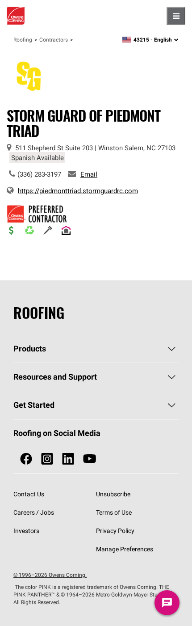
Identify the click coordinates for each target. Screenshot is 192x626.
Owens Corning (16, 16)
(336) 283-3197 (39, 174)
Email (88, 174)
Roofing (22, 39)
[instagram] (47, 459)
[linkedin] (68, 459)
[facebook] (26, 459)
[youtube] (89, 459)
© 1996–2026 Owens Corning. (50, 574)
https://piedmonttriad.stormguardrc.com (78, 190)
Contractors (53, 39)
